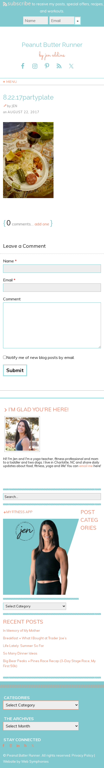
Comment (12, 298)
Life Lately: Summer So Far (23, 646)
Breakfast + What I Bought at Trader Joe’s (35, 638)
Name (10, 260)
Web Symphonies (35, 761)
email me (86, 466)
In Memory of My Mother (21, 630)
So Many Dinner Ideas (20, 653)
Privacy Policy (82, 755)
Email (9, 279)
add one (42, 223)
